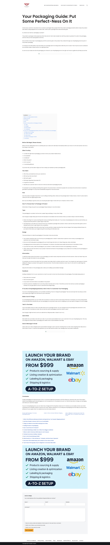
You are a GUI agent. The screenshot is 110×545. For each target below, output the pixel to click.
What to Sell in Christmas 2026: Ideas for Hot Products (36, 432)
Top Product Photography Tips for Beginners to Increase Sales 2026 (39, 442)
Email (46, 502)
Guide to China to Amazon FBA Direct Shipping (53, 413)
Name (26, 502)
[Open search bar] (87, 5)
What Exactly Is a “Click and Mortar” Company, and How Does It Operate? (40, 438)
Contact (81, 540)
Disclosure (59, 540)
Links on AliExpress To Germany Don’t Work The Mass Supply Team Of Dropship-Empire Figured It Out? (74, 414)
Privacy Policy (41, 540)
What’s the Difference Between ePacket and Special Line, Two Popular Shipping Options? (44, 419)
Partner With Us (67, 540)
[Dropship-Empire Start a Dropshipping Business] (26, 5)
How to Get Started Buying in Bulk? (31, 436)
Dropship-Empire (32, 543)
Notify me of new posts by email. (33, 527)
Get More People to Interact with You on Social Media (35, 421)
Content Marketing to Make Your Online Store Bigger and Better (38, 430)
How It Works (48, 540)
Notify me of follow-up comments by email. (35, 525)
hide (29, 115)
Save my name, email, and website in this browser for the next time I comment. (43, 523)
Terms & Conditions (31, 540)
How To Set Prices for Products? (31, 427)
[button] (77, 5)
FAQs (54, 540)
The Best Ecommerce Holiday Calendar (32, 434)
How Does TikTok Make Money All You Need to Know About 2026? (38, 440)
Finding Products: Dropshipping (30, 425)
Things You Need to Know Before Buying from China (35, 423)
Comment (27, 507)
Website (67, 502)
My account (75, 540)
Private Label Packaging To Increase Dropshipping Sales (29, 413)
